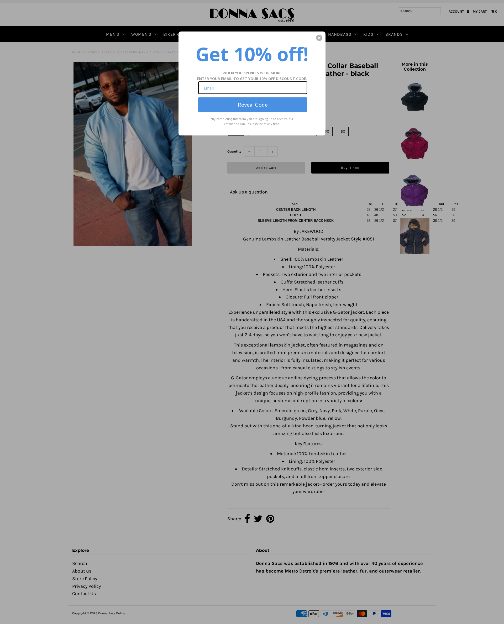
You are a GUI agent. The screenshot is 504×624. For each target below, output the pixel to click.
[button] (319, 38)
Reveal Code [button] (253, 104)
